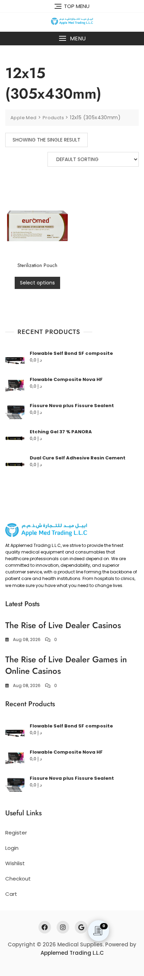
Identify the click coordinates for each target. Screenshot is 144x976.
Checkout (18, 878)
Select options (37, 282)
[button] (72, 38)
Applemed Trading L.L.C (72, 952)
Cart (11, 894)
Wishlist (15, 863)
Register (16, 832)
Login (12, 848)
